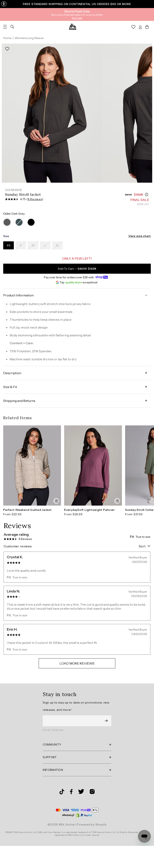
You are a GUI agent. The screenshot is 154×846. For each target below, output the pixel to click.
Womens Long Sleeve (29, 38)
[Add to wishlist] (7, 49)
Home (7, 38)
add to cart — (77, 268)
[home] (72, 26)
